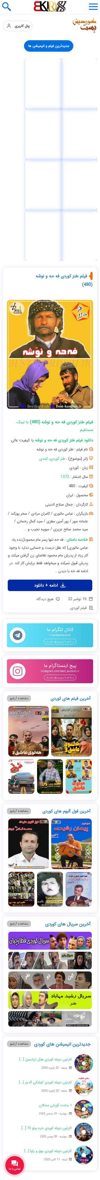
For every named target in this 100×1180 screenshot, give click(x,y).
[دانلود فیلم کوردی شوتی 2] (50, 624)
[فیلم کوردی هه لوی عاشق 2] (28, 579)
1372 (65, 325)
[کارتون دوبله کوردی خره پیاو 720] (83, 980)
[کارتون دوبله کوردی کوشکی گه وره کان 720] (83, 934)
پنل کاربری (20, 26)
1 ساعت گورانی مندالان (55, 953)
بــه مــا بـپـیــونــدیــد (60, 490)
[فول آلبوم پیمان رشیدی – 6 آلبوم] (71, 692)
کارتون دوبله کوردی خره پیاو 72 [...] (46, 976)
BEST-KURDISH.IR (69, 1162)
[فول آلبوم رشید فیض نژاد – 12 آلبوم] (78, 737)
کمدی (43, 307)
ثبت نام (69, 1057)
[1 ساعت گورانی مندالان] (83, 957)
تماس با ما (27, 1057)
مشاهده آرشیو (19, 546)
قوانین (69, 1068)
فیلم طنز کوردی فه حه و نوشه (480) (64, 128)
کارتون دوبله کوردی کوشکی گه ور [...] (45, 930)
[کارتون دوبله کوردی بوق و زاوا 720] (83, 1003)
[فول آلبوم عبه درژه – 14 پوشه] (75, 83)
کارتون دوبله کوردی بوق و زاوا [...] (48, 999)
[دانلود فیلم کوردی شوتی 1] (21, 624)
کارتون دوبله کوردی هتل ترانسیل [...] (45, 907)
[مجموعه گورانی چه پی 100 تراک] (25, 83)
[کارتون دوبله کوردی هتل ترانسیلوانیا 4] (83, 911)
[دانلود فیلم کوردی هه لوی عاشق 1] (78, 624)
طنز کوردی (57, 307)
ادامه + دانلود (46, 433)
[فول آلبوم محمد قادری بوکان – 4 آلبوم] (28, 692)
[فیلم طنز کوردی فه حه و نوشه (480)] (50, 204)
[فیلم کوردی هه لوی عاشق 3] (71, 579)
